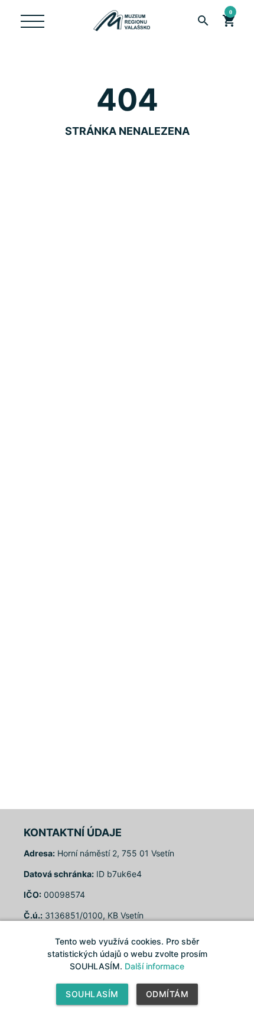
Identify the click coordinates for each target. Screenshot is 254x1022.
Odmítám (167, 994)
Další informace (154, 966)
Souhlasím (92, 994)
